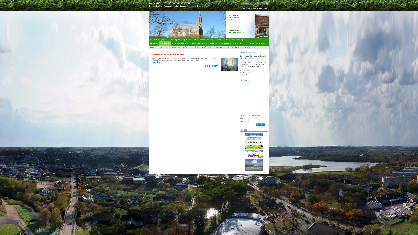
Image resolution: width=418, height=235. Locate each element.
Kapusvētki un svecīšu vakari (204, 43)
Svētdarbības (225, 43)
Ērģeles (188, 47)
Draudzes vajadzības (242, 47)
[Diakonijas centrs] (254, 138)
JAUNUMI (154, 43)
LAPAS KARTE (263, 8)
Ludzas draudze (155, 6)
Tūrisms (207, 47)
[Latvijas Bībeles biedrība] (254, 151)
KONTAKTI (252, 8)
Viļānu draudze (197, 6)
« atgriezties (155, 63)
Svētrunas (249, 43)
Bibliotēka (238, 43)
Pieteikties (260, 125)
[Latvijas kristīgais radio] (254, 155)
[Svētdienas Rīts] (254, 142)
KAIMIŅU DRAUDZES (180, 43)
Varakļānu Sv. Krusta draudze (176, 6)
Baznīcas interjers (174, 47)
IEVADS (243, 8)
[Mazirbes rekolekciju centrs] (254, 164)
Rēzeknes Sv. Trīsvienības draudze (171, 3)
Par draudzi (165, 43)
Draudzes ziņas (156, 47)
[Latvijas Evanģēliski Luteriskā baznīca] (254, 134)
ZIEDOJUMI (260, 43)
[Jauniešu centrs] (254, 146)
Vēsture (197, 47)
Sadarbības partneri (222, 47)
